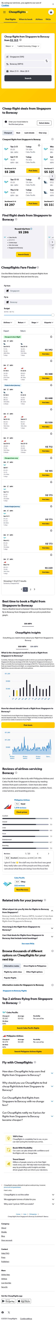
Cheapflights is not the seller (16, 1194)
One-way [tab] (43, 133)
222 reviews (19, 885)
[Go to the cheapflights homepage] (18, 12)
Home (18, 1214)
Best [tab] (18, 133)
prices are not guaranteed (12, 1187)
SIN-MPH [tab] (28, 624)
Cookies (5, 5)
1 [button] (25, 589)
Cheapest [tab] (8, 133)
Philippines (33, 1214)
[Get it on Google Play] (8, 1301)
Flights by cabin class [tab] (13, 972)
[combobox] (30, 291)
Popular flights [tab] (10, 978)
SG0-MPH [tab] (22, 646)
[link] (23, 254)
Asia (24, 1214)
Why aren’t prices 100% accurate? (19, 1204)
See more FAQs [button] (28, 944)
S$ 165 (14, 40)
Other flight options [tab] (34, 972)
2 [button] (30, 589)
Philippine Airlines (22, 800)
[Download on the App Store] (24, 1301)
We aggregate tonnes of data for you (20, 1199)
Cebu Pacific (19, 878)
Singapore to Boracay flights (15, 991)
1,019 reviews (20, 808)
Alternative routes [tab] (11, 966)
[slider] (52, 315)
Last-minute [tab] (29, 133)
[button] (53, 4)
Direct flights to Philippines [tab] (35, 966)
